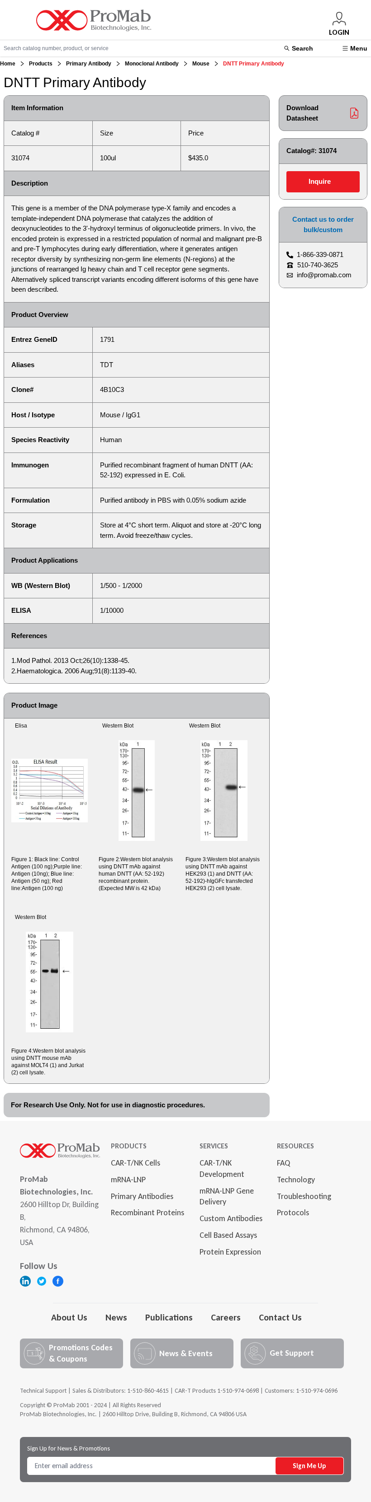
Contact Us (280, 1317)
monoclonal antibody (152, 64)
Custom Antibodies (231, 1218)
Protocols (293, 1212)
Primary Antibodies (142, 1196)
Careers (226, 1317)
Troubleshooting (304, 1196)
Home (7, 64)
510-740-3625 (317, 265)
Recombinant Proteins (147, 1212)
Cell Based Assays (228, 1235)
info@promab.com (324, 275)
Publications (169, 1317)
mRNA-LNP (128, 1180)
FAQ (283, 1163)
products (40, 64)
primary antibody (88, 64)
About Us (69, 1317)
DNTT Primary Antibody (253, 64)
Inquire (320, 181)
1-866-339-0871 (320, 254)
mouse (200, 64)
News (116, 1317)
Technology (296, 1180)
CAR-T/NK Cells (135, 1163)
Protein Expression (230, 1252)
